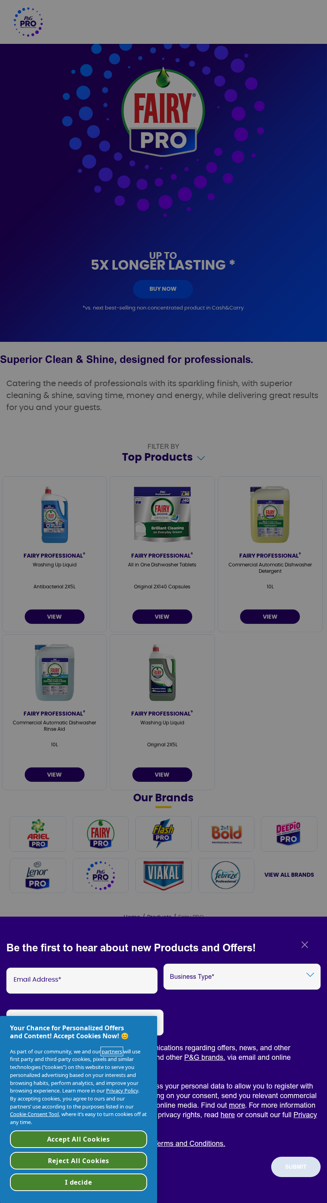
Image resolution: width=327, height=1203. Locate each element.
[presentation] (82, 981)
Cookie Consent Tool (34, 1114)
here (228, 1115)
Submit (296, 1167)
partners (112, 1051)
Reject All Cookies (78, 1160)
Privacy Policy (122, 1090)
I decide (78, 1182)
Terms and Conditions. (189, 1143)
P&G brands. (204, 1057)
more (237, 1105)
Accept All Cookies (78, 1139)
